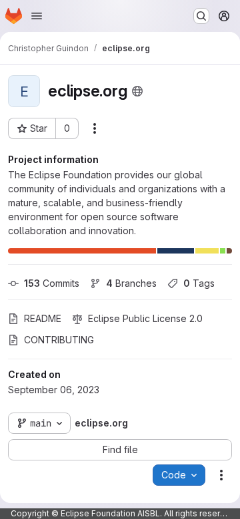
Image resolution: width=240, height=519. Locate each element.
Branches (131, 283)
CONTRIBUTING (59, 339)
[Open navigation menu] (36, 16)
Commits (51, 283)
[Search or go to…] (201, 16)
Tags (199, 283)
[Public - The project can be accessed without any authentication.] (137, 91)
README (42, 318)
